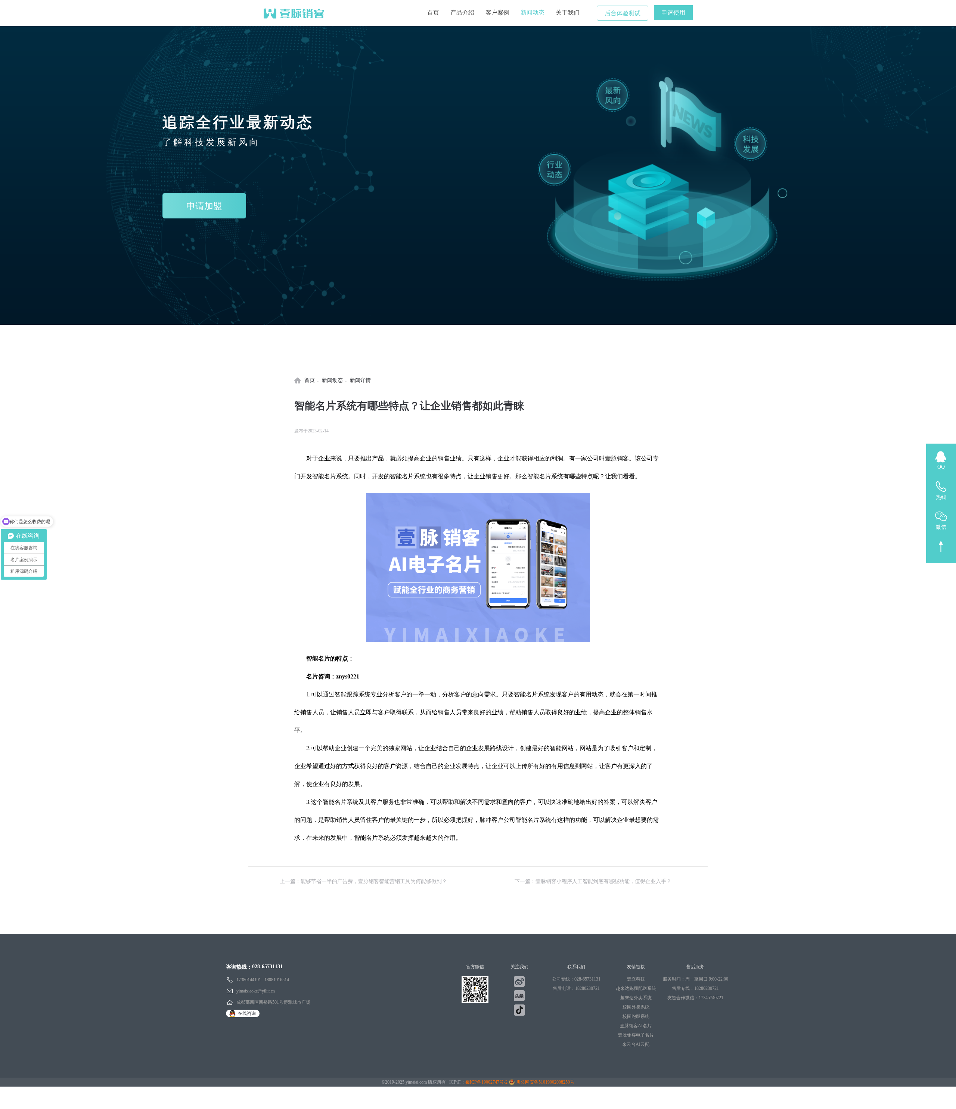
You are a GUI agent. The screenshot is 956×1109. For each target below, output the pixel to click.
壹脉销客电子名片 (636, 1035)
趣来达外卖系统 (636, 997)
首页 (433, 12)
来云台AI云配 (635, 1044)
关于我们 (568, 12)
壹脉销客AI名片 (636, 1025)
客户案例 (497, 12)
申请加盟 (204, 206)
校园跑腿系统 (636, 1016)
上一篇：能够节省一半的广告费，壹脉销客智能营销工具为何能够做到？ (363, 881)
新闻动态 (532, 12)
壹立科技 (636, 979)
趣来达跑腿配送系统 (636, 988)
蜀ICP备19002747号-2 (486, 1082)
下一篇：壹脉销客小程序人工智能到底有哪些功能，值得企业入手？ (593, 881)
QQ (941, 467)
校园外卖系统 (636, 1007)
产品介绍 (462, 12)
